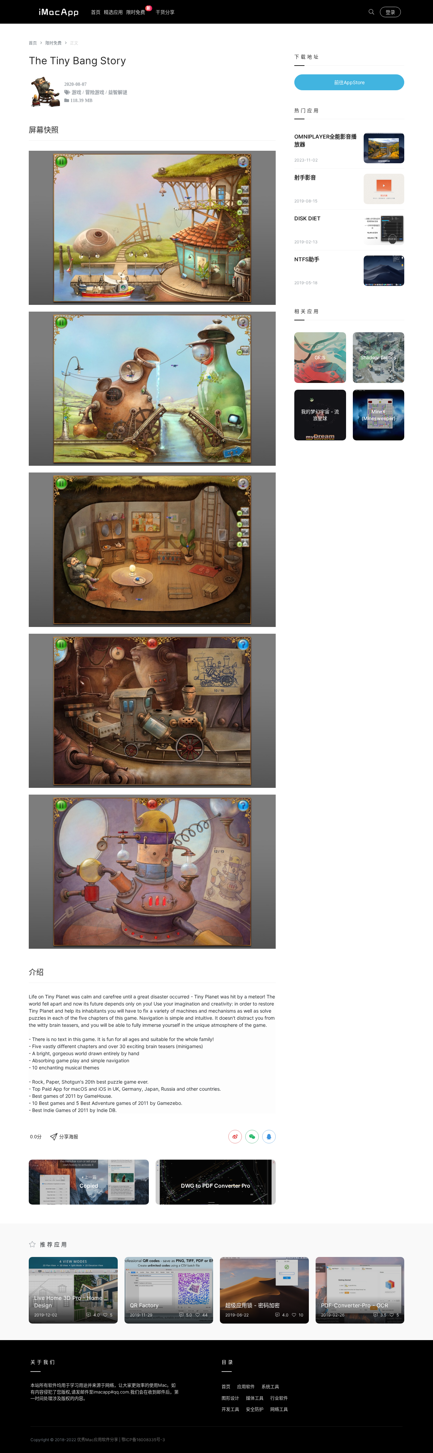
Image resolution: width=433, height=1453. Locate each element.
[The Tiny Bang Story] (152, 228)
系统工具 (270, 1386)
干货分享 (165, 12)
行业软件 (279, 1398)
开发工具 (230, 1409)
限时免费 (138, 11)
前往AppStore (349, 82)
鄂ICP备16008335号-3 (143, 1439)
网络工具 (279, 1409)
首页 (95, 12)
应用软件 (246, 1386)
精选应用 (113, 12)
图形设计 (230, 1398)
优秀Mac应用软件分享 (57, 12)
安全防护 (255, 1409)
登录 (390, 12)
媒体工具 (255, 1398)
